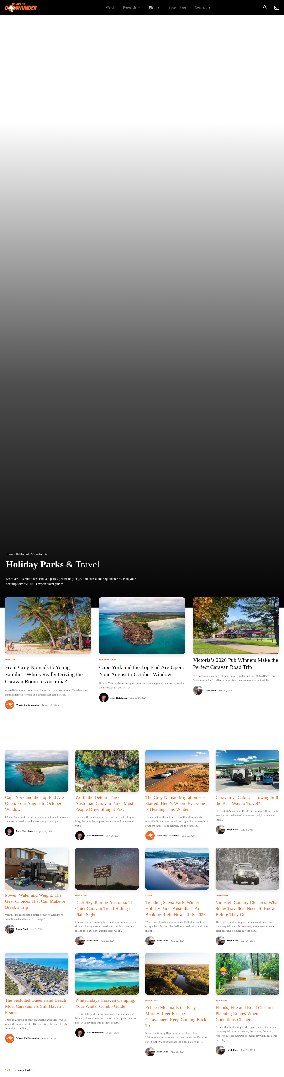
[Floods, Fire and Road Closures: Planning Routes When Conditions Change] (247, 974)
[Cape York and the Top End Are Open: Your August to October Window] (142, 625)
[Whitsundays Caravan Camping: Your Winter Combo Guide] (107, 974)
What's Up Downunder (27, 705)
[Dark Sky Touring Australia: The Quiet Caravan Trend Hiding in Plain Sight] (107, 869)
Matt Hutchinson (118, 698)
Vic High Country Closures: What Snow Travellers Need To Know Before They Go (247, 908)
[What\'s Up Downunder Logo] (31, 7)
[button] (264, 7)
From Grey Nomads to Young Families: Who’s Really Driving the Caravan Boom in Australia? (44, 674)
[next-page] (15, 1070)
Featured (149, 895)
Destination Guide (107, 660)
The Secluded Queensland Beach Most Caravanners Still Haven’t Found (35, 1006)
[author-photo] (10, 705)
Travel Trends (11, 660)
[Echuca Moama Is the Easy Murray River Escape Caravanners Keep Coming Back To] (177, 974)
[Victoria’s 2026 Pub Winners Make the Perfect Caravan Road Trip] (236, 625)
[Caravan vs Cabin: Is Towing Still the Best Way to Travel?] (247, 771)
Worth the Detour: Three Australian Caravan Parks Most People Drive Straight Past (104, 803)
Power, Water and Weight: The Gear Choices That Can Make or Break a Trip (35, 901)
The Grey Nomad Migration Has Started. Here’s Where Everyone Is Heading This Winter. (175, 803)
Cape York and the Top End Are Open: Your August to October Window (34, 803)
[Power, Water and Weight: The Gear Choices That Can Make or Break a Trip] (36, 869)
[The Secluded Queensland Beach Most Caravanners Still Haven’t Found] (36, 974)
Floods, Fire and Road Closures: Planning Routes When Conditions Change (245, 1013)
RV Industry (221, 1000)
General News (81, 895)
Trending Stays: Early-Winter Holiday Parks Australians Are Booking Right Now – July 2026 (175, 908)
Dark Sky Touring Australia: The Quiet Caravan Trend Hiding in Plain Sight (105, 908)
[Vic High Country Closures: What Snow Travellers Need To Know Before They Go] (247, 869)
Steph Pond (210, 690)
